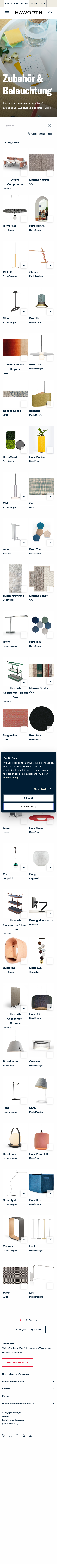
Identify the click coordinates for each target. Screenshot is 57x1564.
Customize (27, 806)
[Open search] (50, 13)
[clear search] (50, 125)
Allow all (28, 798)
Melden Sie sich (18, 1362)
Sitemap (5, 1416)
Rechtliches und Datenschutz (13, 1419)
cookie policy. (11, 777)
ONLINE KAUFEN (37, 3)
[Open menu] (7, 12)
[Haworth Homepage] (28, 13)
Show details (41, 789)
